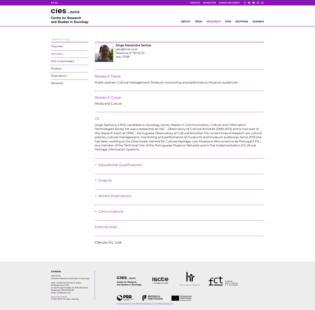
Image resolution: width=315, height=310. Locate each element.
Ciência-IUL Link (108, 243)
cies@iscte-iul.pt (64, 293)
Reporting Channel (59, 297)
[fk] (258, 2)
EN (56, 2)
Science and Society (229, 3)
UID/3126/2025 (123, 304)
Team (198, 21)
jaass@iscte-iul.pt (127, 49)
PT (52, 2)
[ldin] (262, 2)
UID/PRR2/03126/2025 (163, 304)
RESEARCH (214, 21)
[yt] (253, 2)
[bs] (249, 2)
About (185, 21)
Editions (242, 21)
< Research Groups (60, 39)
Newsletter (209, 3)
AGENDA (258, 21)
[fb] (244, 2)
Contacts (195, 3)
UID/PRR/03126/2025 (141, 304)
